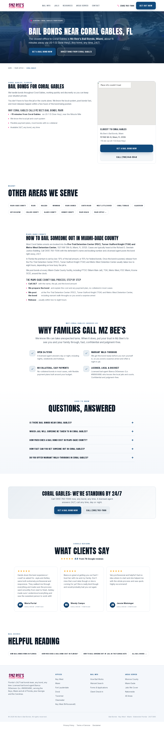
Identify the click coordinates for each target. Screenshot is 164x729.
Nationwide (130, 692)
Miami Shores (70, 205)
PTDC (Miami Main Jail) (91, 270)
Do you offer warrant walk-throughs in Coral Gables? (58, 457)
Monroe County (131, 679)
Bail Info (46, 5)
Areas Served (82, 5)
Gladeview (138, 205)
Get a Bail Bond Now (42, 51)
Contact (96, 5)
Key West (59, 679)
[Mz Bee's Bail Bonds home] (16, 6)
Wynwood (56, 205)
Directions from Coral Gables (76, 51)
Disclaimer (97, 725)
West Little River (104, 205)
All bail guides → (139, 654)
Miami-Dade (130, 683)
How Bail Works (97, 679)
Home (10, 68)
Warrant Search (96, 683)
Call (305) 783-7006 (96, 510)
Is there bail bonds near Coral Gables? (50, 422)
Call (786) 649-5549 (126, 157)
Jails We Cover (131, 687)
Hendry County (67, 212)
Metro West (114, 270)
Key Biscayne (15, 212)
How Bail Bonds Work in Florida (23, 654)
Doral (57, 692)
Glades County (50, 212)
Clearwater (60, 700)
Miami (33, 205)
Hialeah (44, 205)
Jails (56, 5)
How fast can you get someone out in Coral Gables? (57, 448)
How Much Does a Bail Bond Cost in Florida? (60, 654)
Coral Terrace (123, 205)
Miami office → (100, 212)
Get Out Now (146, 5)
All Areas (128, 696)
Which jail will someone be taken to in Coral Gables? (58, 431)
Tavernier (59, 696)
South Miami (86, 205)
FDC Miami (125, 270)
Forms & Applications (99, 687)
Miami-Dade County (18, 205)
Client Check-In (96, 692)
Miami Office (19, 68)
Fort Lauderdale (62, 687)
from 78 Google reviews (82, 558)
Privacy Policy (68, 725)
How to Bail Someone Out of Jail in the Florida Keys (105, 654)
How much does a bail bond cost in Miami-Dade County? (58, 439)
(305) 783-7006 (127, 5)
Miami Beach (84, 212)
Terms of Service (83, 725)
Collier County (32, 212)
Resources (68, 5)
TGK (106, 270)
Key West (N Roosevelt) (65, 704)
